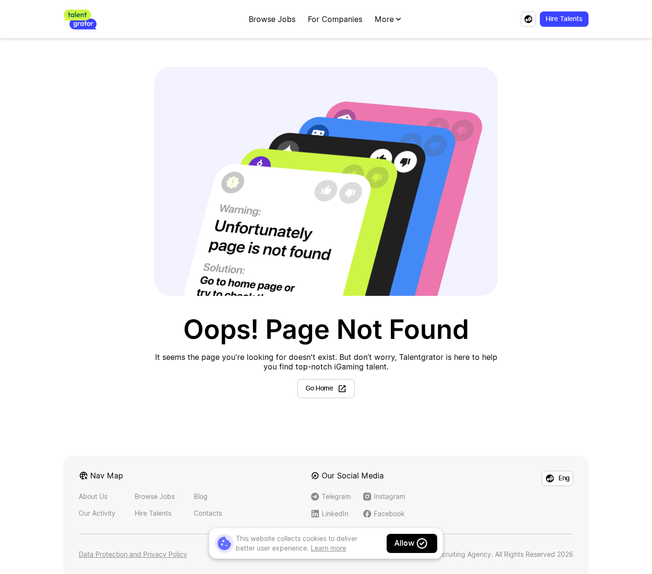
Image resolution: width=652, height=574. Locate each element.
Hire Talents (153, 513)
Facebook (389, 513)
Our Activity (97, 513)
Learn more (328, 548)
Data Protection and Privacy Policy (133, 554)
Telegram (336, 496)
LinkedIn (335, 513)
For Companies (335, 19)
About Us (93, 496)
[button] (389, 19)
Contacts (208, 513)
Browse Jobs (272, 19)
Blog (201, 496)
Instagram (389, 496)
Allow (404, 543)
